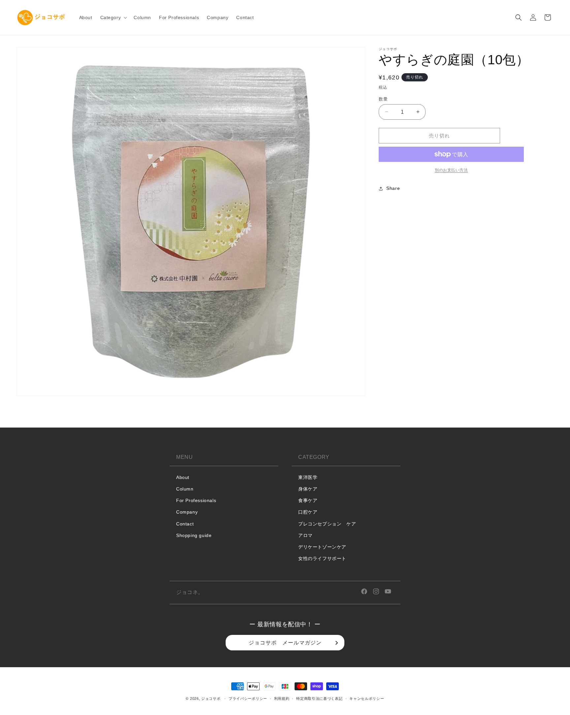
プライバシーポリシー (248, 698)
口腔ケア (307, 512)
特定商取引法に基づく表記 (319, 698)
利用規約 (282, 698)
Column (185, 489)
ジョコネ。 (190, 592)
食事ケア (307, 500)
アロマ (305, 535)
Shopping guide (193, 535)
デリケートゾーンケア (322, 547)
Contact (185, 523)
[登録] (337, 643)
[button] (113, 17)
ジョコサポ (211, 698)
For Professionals (196, 500)
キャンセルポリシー (366, 698)
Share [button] (393, 188)
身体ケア (307, 489)
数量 (383, 98)
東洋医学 (307, 477)
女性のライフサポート (322, 558)
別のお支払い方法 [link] (451, 170)
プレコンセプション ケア (327, 523)
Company (187, 512)
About (182, 477)
